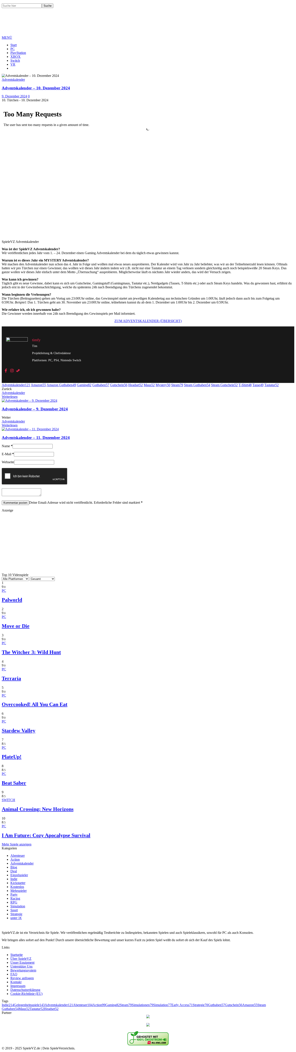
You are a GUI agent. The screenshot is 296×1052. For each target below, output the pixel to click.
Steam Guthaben (197, 385)
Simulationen (142, 1005)
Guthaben (100, 385)
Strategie (16, 914)
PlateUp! (11, 757)
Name (7, 446)
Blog (13, 867)
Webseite (8, 462)
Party (14, 894)
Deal (13, 871)
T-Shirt (245, 385)
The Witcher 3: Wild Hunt (31, 652)
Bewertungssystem (23, 970)
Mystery (163, 385)
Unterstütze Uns (21, 966)
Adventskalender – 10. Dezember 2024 (36, 88)
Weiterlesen (10, 397)
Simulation (17, 906)
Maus (149, 385)
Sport (14, 910)
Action (15, 859)
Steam (177, 385)
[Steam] (18, 371)
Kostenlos (17, 887)
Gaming (84, 385)
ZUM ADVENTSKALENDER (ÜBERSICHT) (148, 321)
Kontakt (15, 982)
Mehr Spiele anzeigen (16, 844)
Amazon (38, 385)
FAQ (13, 974)
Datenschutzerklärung (25, 990)
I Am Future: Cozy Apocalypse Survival (46, 835)
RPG (13, 902)
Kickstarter (17, 883)
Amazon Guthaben (61, 385)
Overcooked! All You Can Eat (34, 704)
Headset (135, 385)
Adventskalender (16, 385)
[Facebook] (6, 371)
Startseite (16, 955)
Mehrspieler (18, 890)
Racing (15, 898)
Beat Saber (14, 783)
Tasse (257, 385)
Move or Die (15, 626)
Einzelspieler (19, 875)
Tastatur (271, 385)
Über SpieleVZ (20, 958)
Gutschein (118, 385)
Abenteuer (17, 855)
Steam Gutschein (224, 385)
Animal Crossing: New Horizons (37, 809)
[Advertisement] (80, 25)
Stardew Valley (18, 730)
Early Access (182, 1005)
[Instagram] (12, 371)
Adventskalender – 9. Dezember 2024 (35, 409)
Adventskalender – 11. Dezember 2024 (36, 437)
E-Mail (8, 454)
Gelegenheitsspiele (29, 1005)
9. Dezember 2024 (14, 96)
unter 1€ (16, 918)
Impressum (17, 986)
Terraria (11, 678)
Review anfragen (22, 978)
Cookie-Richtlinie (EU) (26, 994)
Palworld (12, 600)
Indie (13, 879)
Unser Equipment (22, 962)
